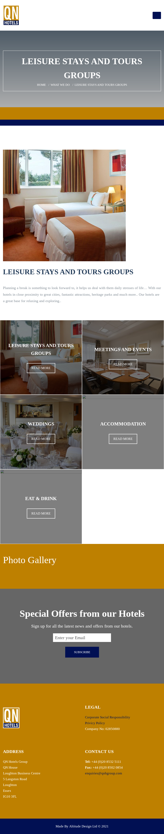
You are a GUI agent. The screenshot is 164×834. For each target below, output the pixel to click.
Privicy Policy (95, 723)
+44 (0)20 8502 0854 (107, 767)
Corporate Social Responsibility (107, 717)
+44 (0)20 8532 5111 (106, 762)
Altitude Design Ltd (83, 826)
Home (41, 84)
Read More (41, 368)
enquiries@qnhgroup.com (103, 773)
